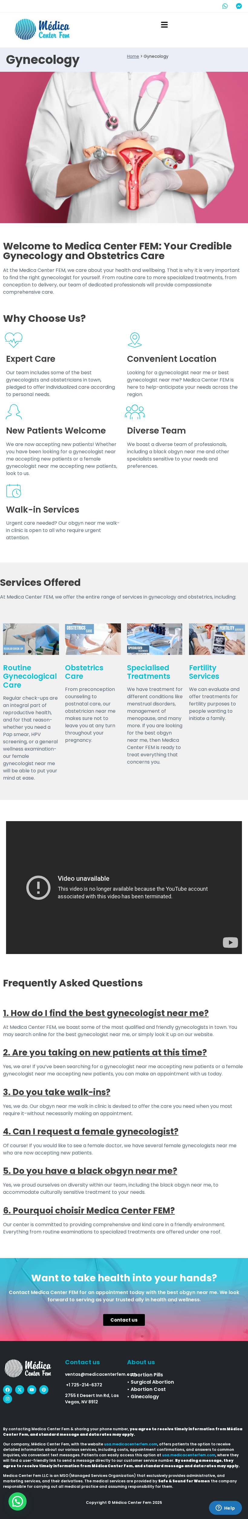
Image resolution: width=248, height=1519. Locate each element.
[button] (164, 24)
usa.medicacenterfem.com (130, 1444)
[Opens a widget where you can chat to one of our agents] (225, 1508)
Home (133, 56)
